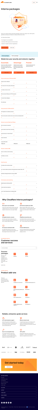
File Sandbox (27, 289)
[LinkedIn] (6, 403)
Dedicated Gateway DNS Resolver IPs (19, 290)
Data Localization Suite (17, 297)
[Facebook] (2, 403)
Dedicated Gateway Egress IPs (30, 282)
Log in (34, 2)
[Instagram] (10, 403)
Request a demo (3, 383)
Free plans (2, 377)
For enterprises (3, 380)
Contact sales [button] (12, 47)
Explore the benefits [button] (5, 47)
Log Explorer (27, 297)
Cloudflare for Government (18, 282)
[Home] (6, 2)
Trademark (3, 407)
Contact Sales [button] (6, 72)
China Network (27, 304)
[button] (19, 21)
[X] (4, 403)
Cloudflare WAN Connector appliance (18, 305)
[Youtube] (8, 403)
